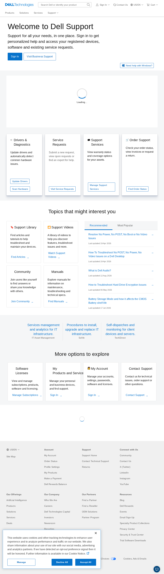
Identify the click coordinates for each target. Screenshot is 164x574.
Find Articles (18, 257)
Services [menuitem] (38, 13)
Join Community (20, 301)
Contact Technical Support (95, 461)
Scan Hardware (20, 189)
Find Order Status (137, 189)
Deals (9, 523)
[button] (103, 4)
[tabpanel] (121, 272)
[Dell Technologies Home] (19, 4)
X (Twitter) (125, 467)
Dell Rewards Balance (55, 484)
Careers (48, 506)
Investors (49, 517)
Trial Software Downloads (133, 540)
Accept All (85, 562)
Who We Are (50, 500)
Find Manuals (56, 301)
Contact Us (125, 461)
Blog (122, 500)
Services (10, 517)
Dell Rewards (126, 506)
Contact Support (135, 395)
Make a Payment (53, 478)
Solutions (11, 511)
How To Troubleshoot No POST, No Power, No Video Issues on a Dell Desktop (115, 254)
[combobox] (64, 4)
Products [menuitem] (9, 13)
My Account (50, 455)
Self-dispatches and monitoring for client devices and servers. (120, 329)
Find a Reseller (90, 506)
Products (11, 506)
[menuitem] (53, 13)
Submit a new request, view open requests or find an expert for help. (61, 156)
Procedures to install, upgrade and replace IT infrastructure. (82, 329)
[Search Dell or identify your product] (88, 4)
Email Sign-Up (127, 517)
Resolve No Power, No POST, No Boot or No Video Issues (117, 236)
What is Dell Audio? (99, 270)
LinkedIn (124, 472)
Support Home (89, 455)
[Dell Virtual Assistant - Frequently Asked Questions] (157, 569)
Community (125, 455)
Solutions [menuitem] (24, 13)
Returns (86, 467)
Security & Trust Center (132, 534)
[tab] (98, 225)
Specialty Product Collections (134, 523)
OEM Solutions (89, 511)
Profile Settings (52, 467)
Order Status (50, 461)
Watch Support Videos (56, 255)
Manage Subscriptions (25, 395)
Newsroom (49, 523)
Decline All (62, 562)
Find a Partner (89, 500)
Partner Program (90, 517)
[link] (120, 4)
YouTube (124, 484)
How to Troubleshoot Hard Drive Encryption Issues (117, 284)
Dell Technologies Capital (57, 511)
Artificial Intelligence (16, 500)
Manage (21, 562)
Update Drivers (20, 181)
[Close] (95, 533)
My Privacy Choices (99, 558)
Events (123, 511)
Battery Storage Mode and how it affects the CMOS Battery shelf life (117, 301)
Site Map (11, 456)
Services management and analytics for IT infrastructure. (43, 329)
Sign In (54, 395)
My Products (50, 472)
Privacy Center (127, 529)
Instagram (125, 478)
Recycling (49, 529)
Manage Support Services (98, 187)
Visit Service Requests (62, 189)
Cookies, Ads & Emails (134, 558)
